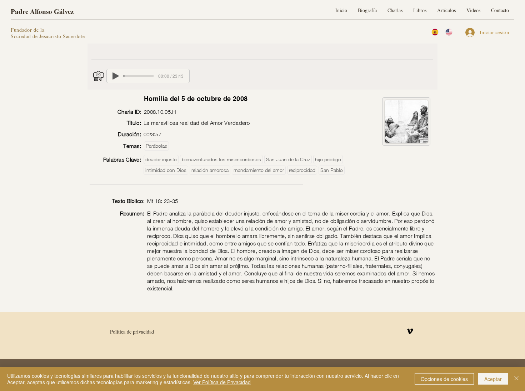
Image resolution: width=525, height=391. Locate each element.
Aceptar (493, 378)
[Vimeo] (410, 331)
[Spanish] (435, 32)
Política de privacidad (132, 331)
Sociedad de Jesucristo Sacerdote (48, 36)
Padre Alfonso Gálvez (42, 11)
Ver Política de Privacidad (222, 382)
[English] (449, 32)
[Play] (115, 76)
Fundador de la (28, 29)
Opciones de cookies (444, 378)
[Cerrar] (516, 378)
